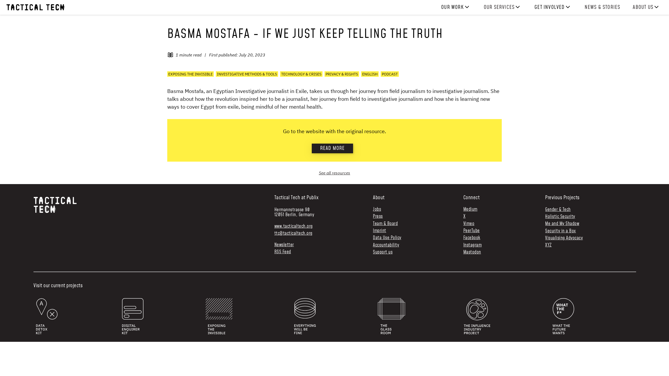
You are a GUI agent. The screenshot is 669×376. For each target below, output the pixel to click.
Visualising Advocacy (564, 238)
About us (643, 7)
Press (378, 216)
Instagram (472, 245)
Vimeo (469, 223)
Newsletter (284, 245)
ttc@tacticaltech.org (293, 233)
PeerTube (471, 230)
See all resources (334, 172)
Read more (332, 148)
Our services (499, 7)
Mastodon (472, 252)
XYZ (548, 245)
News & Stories (602, 7)
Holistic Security (560, 217)
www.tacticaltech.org (293, 226)
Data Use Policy (387, 238)
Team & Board (385, 223)
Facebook (471, 238)
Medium (470, 209)
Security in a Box (560, 231)
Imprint (379, 230)
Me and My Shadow (562, 224)
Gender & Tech (558, 210)
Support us (383, 252)
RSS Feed (282, 252)
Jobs (377, 209)
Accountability (386, 245)
